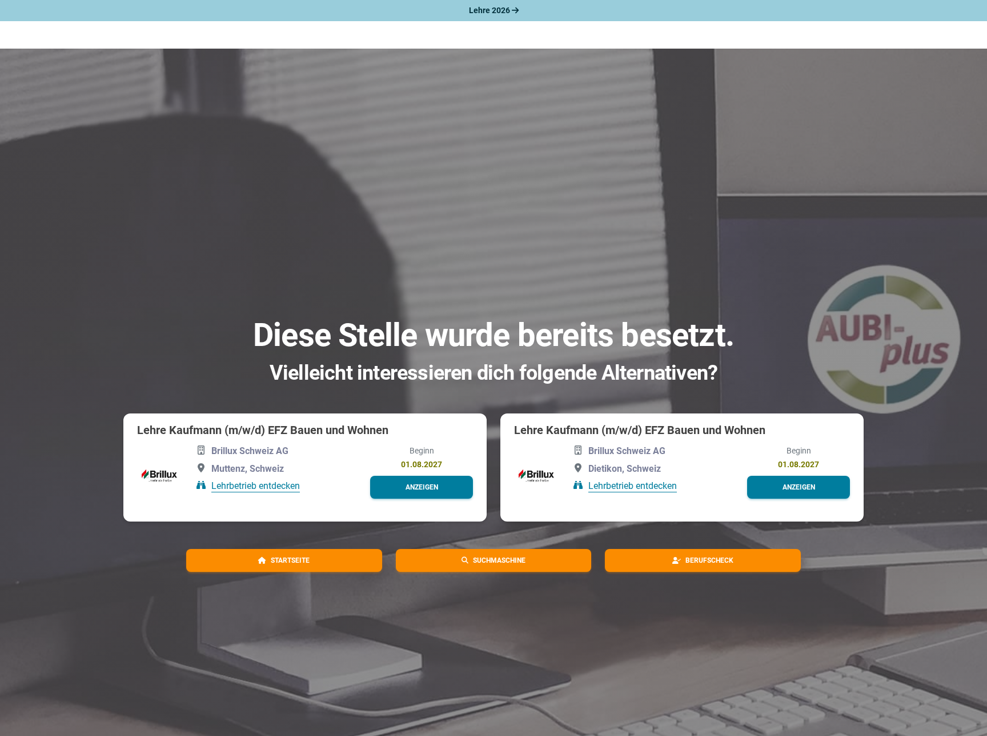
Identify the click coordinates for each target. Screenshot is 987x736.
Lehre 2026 (490, 10)
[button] (421, 487)
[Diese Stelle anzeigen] (159, 475)
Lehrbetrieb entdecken (255, 485)
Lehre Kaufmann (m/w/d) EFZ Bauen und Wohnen (262, 430)
